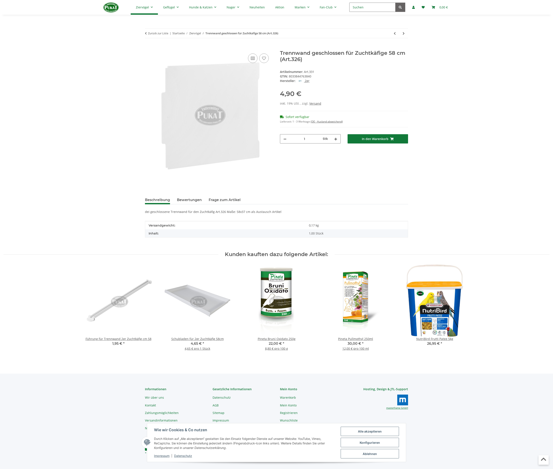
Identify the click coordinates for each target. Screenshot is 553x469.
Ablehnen (370, 454)
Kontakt (150, 405)
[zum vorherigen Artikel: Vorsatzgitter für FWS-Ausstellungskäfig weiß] (394, 33)
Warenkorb (288, 397)
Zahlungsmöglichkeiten (162, 413)
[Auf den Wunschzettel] (264, 58)
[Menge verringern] (285, 138)
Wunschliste (289, 420)
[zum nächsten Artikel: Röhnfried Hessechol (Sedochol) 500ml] (403, 33)
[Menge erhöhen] (335, 138)
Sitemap (218, 413)
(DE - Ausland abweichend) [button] (327, 121)
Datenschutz (183, 456)
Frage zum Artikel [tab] (225, 200)
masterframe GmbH (397, 407)
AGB (216, 405)
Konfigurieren (370, 442)
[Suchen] (400, 7)
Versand (315, 103)
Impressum (162, 456)
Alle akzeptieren (370, 431)
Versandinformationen (161, 420)
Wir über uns (154, 397)
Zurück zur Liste (158, 33)
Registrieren (289, 413)
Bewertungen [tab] (189, 200)
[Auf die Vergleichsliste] (252, 58)
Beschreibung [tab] (157, 200)
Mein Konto (288, 405)
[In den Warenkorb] (148, 47)
